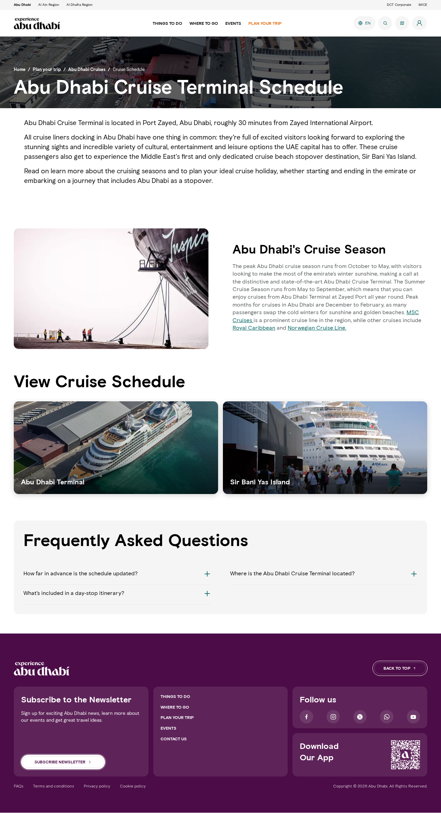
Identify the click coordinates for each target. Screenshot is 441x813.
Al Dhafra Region (79, 4)
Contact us (174, 738)
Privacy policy (97, 786)
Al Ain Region (48, 4)
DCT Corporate (399, 4)
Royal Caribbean (254, 328)
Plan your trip (177, 717)
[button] (117, 577)
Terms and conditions (53, 786)
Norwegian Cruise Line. (317, 328)
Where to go (175, 707)
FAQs (18, 786)
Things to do (175, 696)
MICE (423, 4)
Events (168, 728)
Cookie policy (133, 786)
